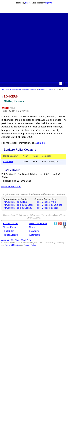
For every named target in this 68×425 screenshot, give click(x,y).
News (32, 227)
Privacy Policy (30, 245)
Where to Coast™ (46, 89)
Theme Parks (9, 227)
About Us (5, 240)
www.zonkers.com (11, 186)
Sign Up (48, 3)
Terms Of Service (12, 245)
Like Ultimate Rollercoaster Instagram (64, 227)
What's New (26, 240)
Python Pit (8, 161)
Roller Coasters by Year (47, 208)
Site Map (15, 240)
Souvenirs (34, 231)
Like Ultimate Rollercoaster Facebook (64, 223)
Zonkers (41, 142)
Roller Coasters (29, 89)
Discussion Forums (38, 223)
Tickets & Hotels (10, 235)
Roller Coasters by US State (49, 205)
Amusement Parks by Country (18, 208)
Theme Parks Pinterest (60, 223)
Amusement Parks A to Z (15, 202)
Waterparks (34, 235)
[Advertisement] (34, 47)
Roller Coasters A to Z (46, 202)
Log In (28, 3)
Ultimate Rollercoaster (34, 9)
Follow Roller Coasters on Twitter (55, 223)
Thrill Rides (8, 231)
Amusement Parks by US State (18, 205)
